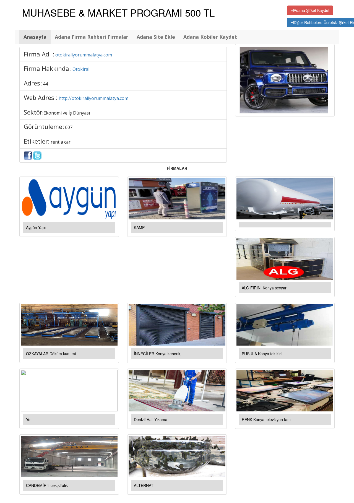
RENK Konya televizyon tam (266, 419)
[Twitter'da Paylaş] (37, 155)
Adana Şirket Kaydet (311, 10)
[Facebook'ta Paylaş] (28, 155)
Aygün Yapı (36, 227)
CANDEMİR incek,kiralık (47, 485)
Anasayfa (35, 36)
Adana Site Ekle (156, 36)
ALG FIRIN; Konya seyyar (264, 288)
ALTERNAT (143, 485)
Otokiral (80, 69)
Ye (28, 419)
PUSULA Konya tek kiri (262, 353)
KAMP (139, 227)
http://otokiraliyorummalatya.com (93, 98)
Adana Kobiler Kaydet (210, 36)
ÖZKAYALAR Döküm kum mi (51, 353)
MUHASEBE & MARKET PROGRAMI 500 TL (118, 12)
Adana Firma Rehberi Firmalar (91, 36)
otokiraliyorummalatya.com (83, 55)
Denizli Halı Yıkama (150, 419)
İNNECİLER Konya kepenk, (157, 353)
